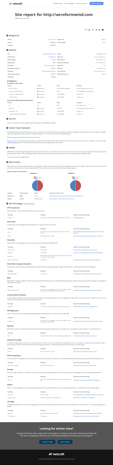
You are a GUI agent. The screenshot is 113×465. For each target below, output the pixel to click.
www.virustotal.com (97, 273)
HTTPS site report (50, 123)
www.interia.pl (76, 250)
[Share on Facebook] (96, 30)
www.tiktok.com (77, 397)
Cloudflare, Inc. (52, 57)
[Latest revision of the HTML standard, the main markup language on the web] (11, 380)
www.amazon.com (77, 351)
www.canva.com (93, 351)
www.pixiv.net (100, 236)
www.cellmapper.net (78, 196)
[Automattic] (13, 196)
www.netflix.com (98, 413)
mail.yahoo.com (91, 397)
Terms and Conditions (68, 459)
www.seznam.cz (86, 336)
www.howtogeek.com (98, 252)
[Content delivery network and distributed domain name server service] (12, 217)
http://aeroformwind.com (49, 54)
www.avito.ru (100, 394)
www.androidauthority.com (67, 196)
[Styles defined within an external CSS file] (11, 413)
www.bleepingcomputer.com (89, 236)
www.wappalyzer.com (87, 273)
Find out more (47, 442)
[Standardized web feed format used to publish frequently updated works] (10, 336)
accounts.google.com (87, 380)
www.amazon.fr (77, 365)
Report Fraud (95, 3)
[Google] (11, 198)
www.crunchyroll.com (96, 260)
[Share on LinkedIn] (99, 30)
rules (86, 132)
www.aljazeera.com (77, 336)
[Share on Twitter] (93, 30)
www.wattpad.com (89, 321)
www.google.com (90, 413)
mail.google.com (96, 380)
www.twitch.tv (86, 416)
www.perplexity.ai (77, 306)
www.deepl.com (77, 260)
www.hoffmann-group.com (79, 413)
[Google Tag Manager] (17, 273)
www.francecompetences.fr (88, 290)
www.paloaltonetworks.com (86, 252)
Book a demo (65, 442)
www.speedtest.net (54, 198)
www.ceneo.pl (76, 252)
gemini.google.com (77, 231)
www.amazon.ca (92, 365)
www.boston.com (77, 290)
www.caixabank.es (85, 250)
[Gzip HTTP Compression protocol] (18, 365)
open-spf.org (65, 134)
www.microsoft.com (85, 260)
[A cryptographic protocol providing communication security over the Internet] (9, 232)
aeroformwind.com (101, 54)
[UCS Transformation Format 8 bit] (10, 351)
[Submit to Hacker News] (102, 30)
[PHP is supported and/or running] (10, 236)
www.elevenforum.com (55, 196)
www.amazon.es (84, 365)
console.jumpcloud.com (78, 217)
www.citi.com (71, 198)
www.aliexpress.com (78, 416)
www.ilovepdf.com (63, 198)
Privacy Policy (59, 459)
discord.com (85, 306)
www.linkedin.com (77, 380)
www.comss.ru (93, 336)
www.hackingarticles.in (78, 394)
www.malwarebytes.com (79, 321)
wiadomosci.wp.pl (98, 321)
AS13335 (53, 68)
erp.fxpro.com (84, 397)
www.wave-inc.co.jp (77, 236)
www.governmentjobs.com (91, 394)
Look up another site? (23, 18)
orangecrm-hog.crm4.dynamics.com (90, 231)
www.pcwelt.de (98, 290)
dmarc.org (86, 153)
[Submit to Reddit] (89, 30)
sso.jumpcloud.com (92, 306)
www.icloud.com (93, 250)
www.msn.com (85, 351)
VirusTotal (53, 65)
